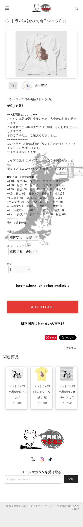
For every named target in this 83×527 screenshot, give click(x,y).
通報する (71, 348)
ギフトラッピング (18, 246)
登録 (71, 479)
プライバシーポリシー (42, 506)
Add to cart (42, 306)
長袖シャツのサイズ (20, 231)
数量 (9, 264)
